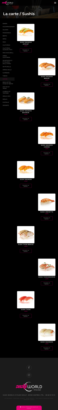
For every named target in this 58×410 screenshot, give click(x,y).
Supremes (6, 73)
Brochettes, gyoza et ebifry (8, 83)
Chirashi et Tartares (6, 92)
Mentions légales (19, 398)
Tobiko (5, 76)
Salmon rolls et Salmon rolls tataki (7, 62)
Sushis (5, 79)
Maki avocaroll (8, 52)
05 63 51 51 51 (50, 395)
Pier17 (32, 399)
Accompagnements (8, 26)
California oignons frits (7, 48)
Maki (4, 42)
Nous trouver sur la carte (29, 407)
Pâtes (4, 39)
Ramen (5, 23)
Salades (5, 29)
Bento (5, 36)
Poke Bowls (7, 33)
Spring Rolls (7, 69)
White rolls (7, 66)
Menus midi (6, 96)
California (6, 45)
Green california (6, 56)
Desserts (6, 105)
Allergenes (8, 398)
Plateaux (6, 102)
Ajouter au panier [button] (26, 50)
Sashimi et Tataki (6, 87)
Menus (5, 99)
